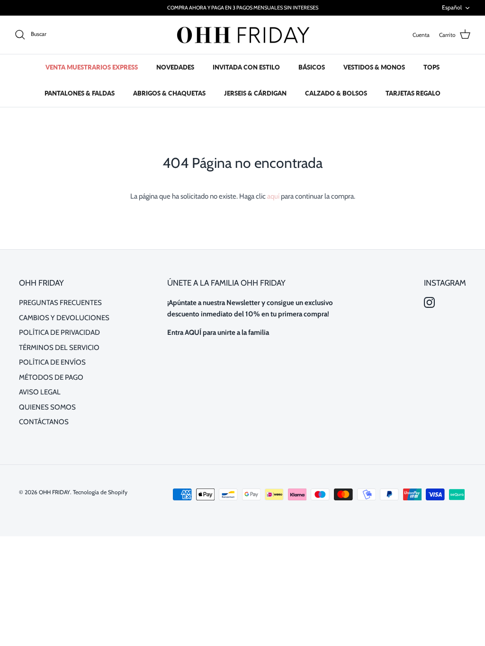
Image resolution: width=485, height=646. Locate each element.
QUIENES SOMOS (47, 407)
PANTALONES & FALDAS (80, 93)
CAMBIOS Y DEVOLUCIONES (64, 318)
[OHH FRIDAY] (242, 34)
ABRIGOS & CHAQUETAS (169, 93)
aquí (273, 196)
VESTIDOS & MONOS (374, 67)
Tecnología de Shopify (100, 492)
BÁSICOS (311, 67)
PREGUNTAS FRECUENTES (60, 302)
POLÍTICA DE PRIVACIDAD (59, 332)
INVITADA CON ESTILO (246, 67)
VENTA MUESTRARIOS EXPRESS (91, 67)
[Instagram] (429, 302)
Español (452, 7)
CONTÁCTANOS (44, 422)
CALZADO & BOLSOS (336, 93)
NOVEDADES (175, 67)
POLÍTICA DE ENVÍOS (52, 362)
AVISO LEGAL (40, 392)
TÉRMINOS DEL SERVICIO (59, 347)
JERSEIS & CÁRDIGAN (255, 93)
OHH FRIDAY (54, 492)
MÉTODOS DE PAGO (51, 377)
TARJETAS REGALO (413, 93)
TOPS (431, 67)
